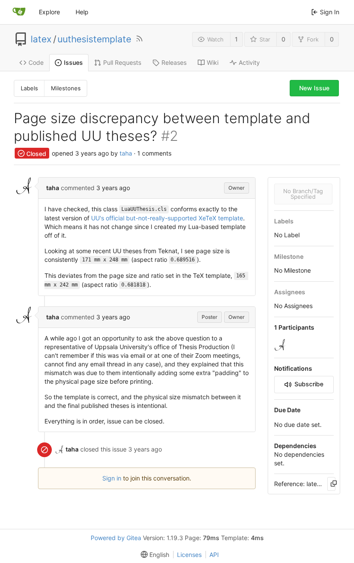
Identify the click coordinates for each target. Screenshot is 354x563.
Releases (173, 62)
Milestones (66, 88)
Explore (49, 12)
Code (36, 62)
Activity (249, 62)
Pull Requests (122, 62)
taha (126, 153)
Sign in (111, 478)
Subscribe (308, 384)
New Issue (314, 88)
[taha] (281, 345)
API (214, 554)
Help (82, 12)
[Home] (19, 12)
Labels (29, 88)
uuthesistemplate (94, 39)
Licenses (189, 554)
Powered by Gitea (116, 537)
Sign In (329, 12)
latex (41, 39)
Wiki (212, 62)
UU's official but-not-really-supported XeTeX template (167, 218)
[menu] (153, 554)
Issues (73, 62)
